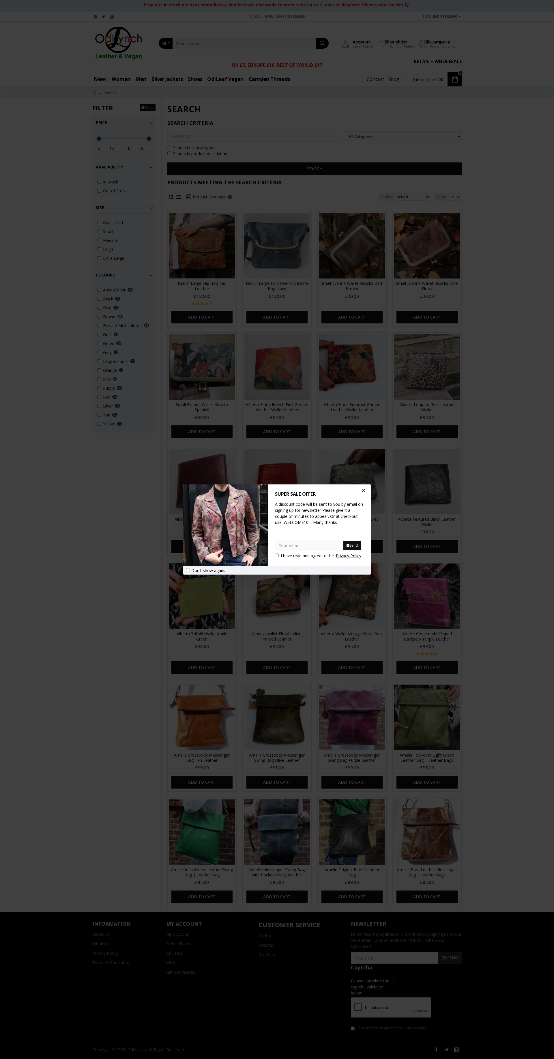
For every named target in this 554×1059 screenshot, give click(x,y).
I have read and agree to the (321, 555)
